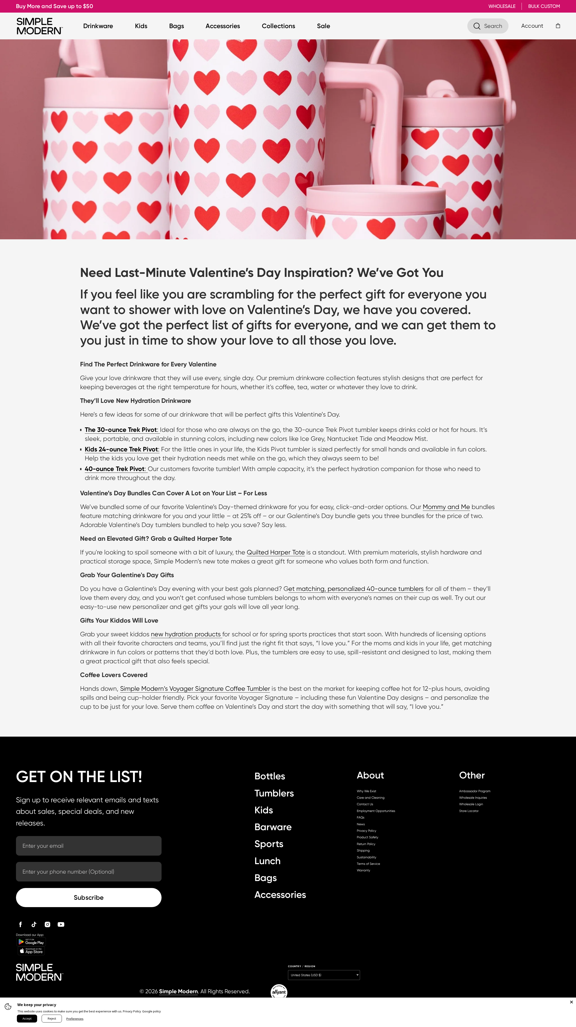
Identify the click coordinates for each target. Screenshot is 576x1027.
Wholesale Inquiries (473, 797)
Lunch (267, 861)
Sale (323, 26)
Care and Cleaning (371, 797)
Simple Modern (178, 991)
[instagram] (47, 924)
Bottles (269, 776)
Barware (273, 827)
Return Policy (366, 844)
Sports (269, 844)
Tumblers (274, 793)
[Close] (571, 1002)
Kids (141, 26)
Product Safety (367, 837)
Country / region (301, 966)
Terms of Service (368, 864)
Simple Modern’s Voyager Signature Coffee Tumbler (195, 688)
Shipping (363, 850)
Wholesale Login (471, 804)
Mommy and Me (446, 507)
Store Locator (469, 811)
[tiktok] (33, 924)
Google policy (151, 1011)
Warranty (363, 870)
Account (532, 25)
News (361, 824)
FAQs (360, 817)
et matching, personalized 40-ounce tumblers (356, 588)
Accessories (223, 26)
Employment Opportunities (376, 811)
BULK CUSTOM (544, 6)
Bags (176, 26)
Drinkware (98, 26)
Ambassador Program (474, 791)
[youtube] (60, 924)
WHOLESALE (501, 6)
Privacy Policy (366, 830)
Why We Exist (366, 791)
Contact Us (365, 804)
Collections (278, 26)
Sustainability (366, 857)
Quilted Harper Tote (276, 552)
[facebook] (20, 924)
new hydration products (186, 634)
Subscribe (89, 897)
